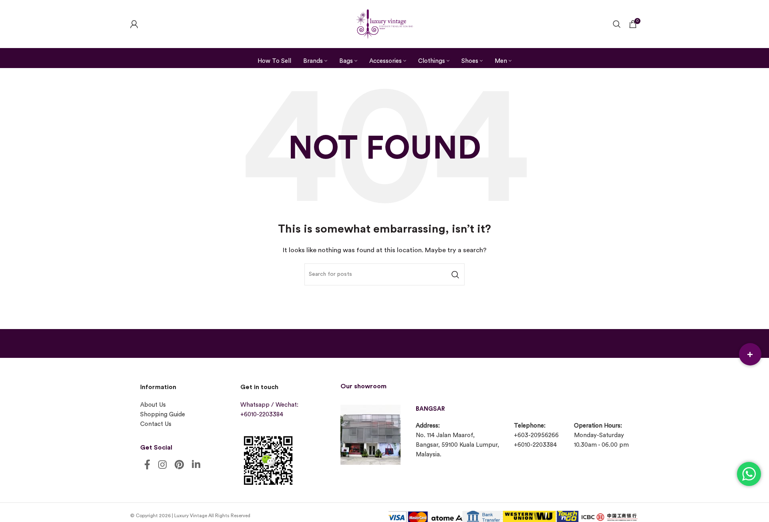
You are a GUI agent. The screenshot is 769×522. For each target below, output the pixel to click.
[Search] (617, 24)
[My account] (134, 24)
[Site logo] (384, 23)
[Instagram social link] (162, 465)
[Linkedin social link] (196, 465)
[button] (750, 354)
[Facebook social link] (147, 465)
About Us (153, 405)
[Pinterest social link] (179, 465)
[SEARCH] (455, 274)
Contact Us (155, 424)
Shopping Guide (162, 415)
